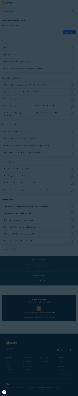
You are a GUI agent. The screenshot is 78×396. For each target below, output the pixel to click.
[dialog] (39, 198)
